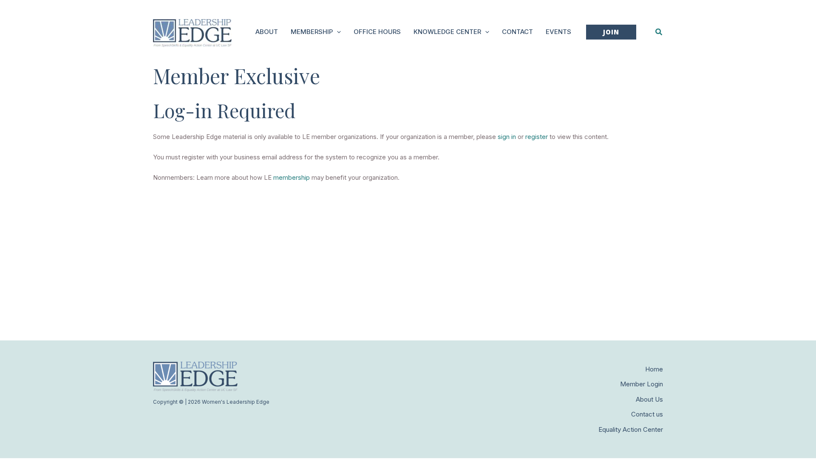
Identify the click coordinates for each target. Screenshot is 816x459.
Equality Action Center (630, 429)
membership (291, 177)
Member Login (641, 384)
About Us (649, 399)
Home (654, 369)
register (536, 137)
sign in (507, 137)
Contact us (647, 414)
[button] (337, 31)
